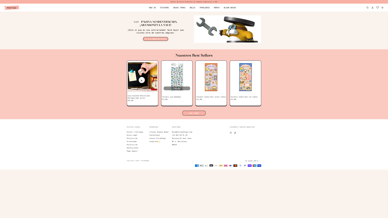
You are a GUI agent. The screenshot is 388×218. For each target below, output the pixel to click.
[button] (367, 8)
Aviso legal (132, 135)
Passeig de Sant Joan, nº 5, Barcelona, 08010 (182, 141)
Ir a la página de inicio (155, 39)
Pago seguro (132, 151)
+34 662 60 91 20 (179, 135)
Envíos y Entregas (135, 132)
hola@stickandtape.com (182, 132)
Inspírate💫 (154, 141)
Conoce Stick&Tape (157, 138)
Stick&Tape (145, 160)
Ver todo (194, 113)
